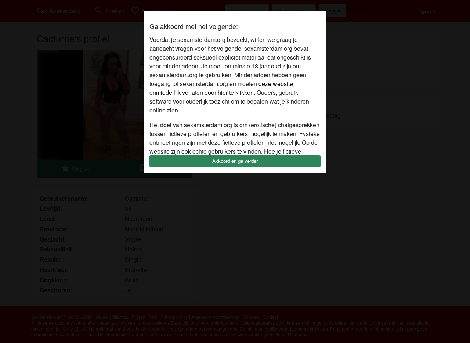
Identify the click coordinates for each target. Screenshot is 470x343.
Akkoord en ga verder (235, 160)
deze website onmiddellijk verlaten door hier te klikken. (221, 88)
